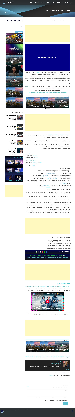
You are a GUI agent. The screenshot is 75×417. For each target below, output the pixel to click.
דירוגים (42, 2)
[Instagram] (66, 369)
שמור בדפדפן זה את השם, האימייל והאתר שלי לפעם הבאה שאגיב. (56, 400)
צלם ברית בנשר (64, 372)
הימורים (47, 2)
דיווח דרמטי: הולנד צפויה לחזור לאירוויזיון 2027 (11, 134)
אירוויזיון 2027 (59, 2)
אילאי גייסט (51, 375)
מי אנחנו (31, 2)
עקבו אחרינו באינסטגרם (62, 257)
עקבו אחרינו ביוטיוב (52, 257)
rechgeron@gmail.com (55, 363)
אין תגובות (53, 20)
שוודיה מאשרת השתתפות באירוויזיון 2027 (11, 126)
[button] (49, 108)
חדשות (42, 379)
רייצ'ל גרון (58, 20)
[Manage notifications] (72, 411)
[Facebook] (68, 369)
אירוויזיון (37, 72)
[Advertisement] (47, 33)
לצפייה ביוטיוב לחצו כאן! (34, 92)
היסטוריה (53, 2)
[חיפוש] (71, 2)
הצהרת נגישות (13, 410)
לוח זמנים (37, 2)
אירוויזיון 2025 (30, 286)
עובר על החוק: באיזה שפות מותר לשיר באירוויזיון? (11, 142)
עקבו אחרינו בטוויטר (31, 257)
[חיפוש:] (18, 26)
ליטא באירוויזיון (38, 379)
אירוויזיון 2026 (27, 86)
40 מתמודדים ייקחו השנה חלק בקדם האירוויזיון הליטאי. (59, 134)
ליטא (26, 379)
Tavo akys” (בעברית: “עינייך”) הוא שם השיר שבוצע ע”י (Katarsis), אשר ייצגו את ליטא (51, 286)
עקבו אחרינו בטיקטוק (42, 257)
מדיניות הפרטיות (8, 410)
